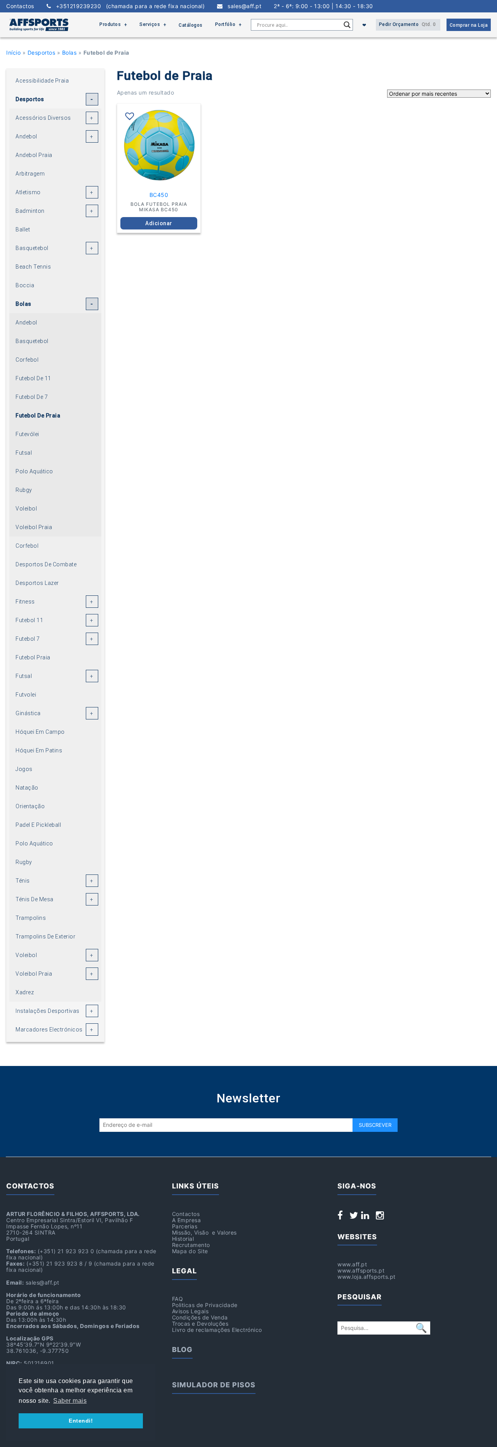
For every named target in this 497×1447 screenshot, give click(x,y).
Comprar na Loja (469, 25)
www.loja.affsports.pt (366, 1276)
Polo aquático (34, 471)
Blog (182, 1349)
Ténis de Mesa (35, 899)
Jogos (24, 769)
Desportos (42, 52)
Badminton (30, 211)
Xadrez (25, 992)
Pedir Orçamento (407, 24)
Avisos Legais (190, 1311)
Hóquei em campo (40, 732)
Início (13, 52)
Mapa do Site (190, 1251)
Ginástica (28, 713)
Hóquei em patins (39, 750)
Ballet (23, 229)
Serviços (149, 24)
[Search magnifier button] (347, 24)
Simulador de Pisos (213, 1385)
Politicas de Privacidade (205, 1305)
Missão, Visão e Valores (204, 1232)
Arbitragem (30, 174)
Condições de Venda (200, 1317)
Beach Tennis (33, 267)
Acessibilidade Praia (42, 81)
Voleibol (26, 508)
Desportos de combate (46, 564)
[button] (129, 116)
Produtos (110, 24)
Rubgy (24, 490)
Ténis (23, 881)
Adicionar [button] (158, 223)
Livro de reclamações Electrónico (217, 1329)
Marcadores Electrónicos (49, 1029)
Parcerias (185, 1226)
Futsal (24, 453)
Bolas (69, 52)
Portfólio (225, 24)
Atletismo (28, 192)
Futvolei (26, 695)
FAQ (177, 1298)
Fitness (25, 601)
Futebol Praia (33, 657)
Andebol (26, 136)
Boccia (25, 285)
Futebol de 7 (32, 397)
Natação (27, 788)
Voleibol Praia (34, 527)
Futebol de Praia (38, 415)
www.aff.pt (352, 1264)
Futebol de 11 (33, 378)
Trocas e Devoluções (200, 1323)
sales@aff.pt (242, 6)
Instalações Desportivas (48, 1011)
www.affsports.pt (360, 1270)
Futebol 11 (29, 620)
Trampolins (31, 918)
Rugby (24, 862)
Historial (183, 1238)
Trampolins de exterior (45, 936)
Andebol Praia (34, 155)
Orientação (30, 806)
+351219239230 (128, 6)
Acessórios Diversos (43, 118)
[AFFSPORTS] (38, 25)
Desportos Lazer (37, 583)
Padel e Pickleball (38, 825)
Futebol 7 (28, 639)
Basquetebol (32, 248)
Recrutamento (191, 1245)
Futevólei (27, 434)
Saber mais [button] (70, 1400)
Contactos (20, 6)
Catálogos (191, 25)
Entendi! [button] (81, 1421)
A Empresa (186, 1220)
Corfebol (27, 360)
